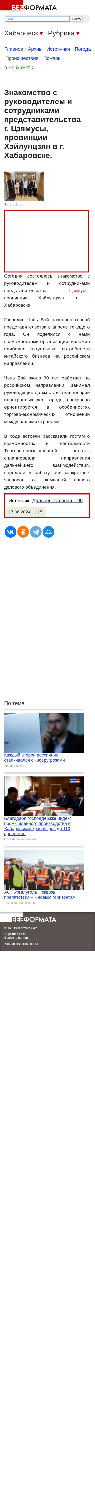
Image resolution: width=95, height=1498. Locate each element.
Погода (83, 49)
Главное (13, 49)
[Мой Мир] (48, 532)
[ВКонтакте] (10, 532)
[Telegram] (36, 532)
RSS (35, 944)
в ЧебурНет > (19, 67)
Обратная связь (15, 934)
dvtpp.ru (18, 204)
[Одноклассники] (23, 532)
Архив (35, 49)
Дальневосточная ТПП (57, 500)
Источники (58, 49)
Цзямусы (79, 290)
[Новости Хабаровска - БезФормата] (29, 6)
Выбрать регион (16, 937)
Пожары (52, 58)
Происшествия (21, 58)
